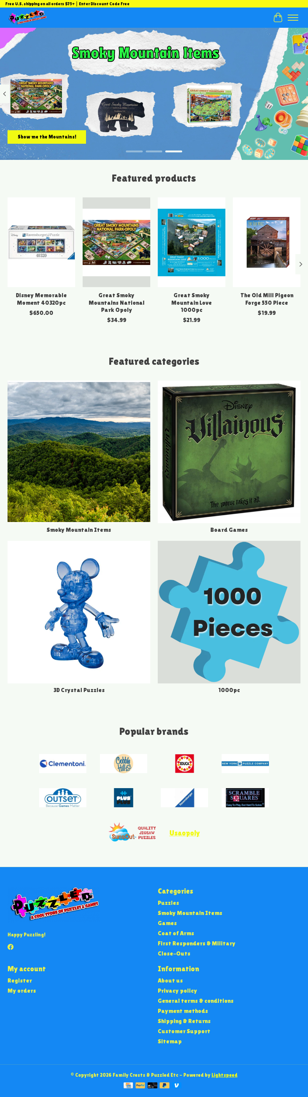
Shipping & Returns (184, 1021)
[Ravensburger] (184, 798)
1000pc (229, 690)
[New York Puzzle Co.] (245, 764)
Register (20, 980)
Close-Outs (174, 953)
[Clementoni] (63, 764)
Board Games (229, 529)
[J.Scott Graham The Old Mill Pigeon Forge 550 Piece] (266, 242)
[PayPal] (140, 1085)
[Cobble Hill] (123, 764)
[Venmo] (176, 1085)
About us (170, 980)
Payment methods (183, 1010)
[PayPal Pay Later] (164, 1085)
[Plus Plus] (123, 798)
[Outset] (63, 798)
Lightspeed (224, 1075)
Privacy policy (177, 990)
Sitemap (170, 1041)
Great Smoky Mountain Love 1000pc (191, 302)
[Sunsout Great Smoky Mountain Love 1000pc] (191, 242)
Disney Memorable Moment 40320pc (41, 299)
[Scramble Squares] (245, 798)
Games (167, 923)
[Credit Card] (128, 1085)
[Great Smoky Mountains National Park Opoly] (116, 242)
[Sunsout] (132, 832)
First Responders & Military (197, 943)
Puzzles (168, 902)
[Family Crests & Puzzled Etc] (27, 17)
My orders (22, 990)
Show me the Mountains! (47, 137)
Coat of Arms (176, 933)
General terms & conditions (196, 1000)
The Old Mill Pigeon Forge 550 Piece (266, 299)
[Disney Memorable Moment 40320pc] (41, 242)
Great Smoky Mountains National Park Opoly (117, 302)
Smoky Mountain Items (79, 529)
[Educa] (184, 764)
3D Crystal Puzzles (79, 690)
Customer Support (184, 1031)
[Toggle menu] (292, 17)
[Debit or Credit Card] (152, 1085)
